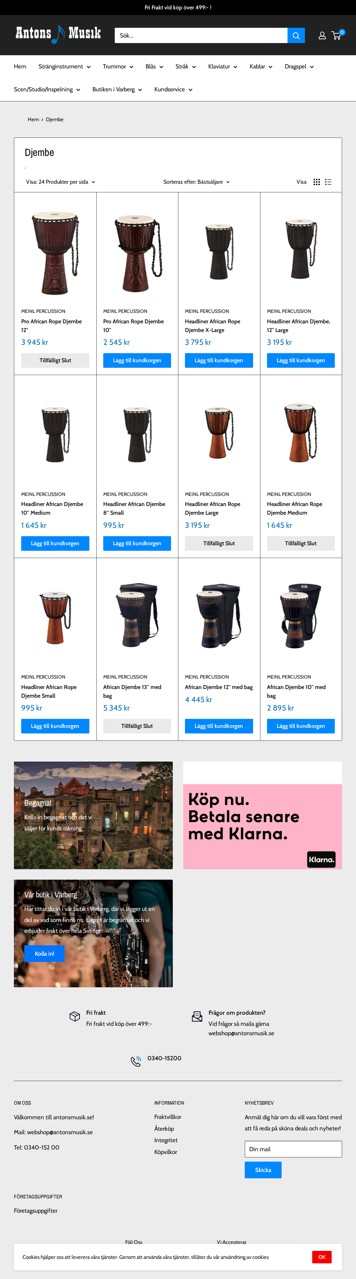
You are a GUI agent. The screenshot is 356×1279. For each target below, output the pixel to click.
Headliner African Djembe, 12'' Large (298, 325)
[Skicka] (296, 35)
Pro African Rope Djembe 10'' (133, 325)
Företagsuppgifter (35, 1210)
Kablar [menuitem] (257, 66)
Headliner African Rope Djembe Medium (294, 508)
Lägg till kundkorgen (137, 360)
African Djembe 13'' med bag (132, 691)
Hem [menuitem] (20, 66)
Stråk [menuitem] (182, 66)
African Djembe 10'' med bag (296, 691)
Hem (33, 119)
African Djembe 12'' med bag (219, 687)
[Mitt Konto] (322, 35)
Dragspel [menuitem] (295, 66)
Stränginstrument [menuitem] (61, 66)
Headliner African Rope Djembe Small (48, 691)
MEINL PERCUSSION (43, 311)
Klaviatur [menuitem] (219, 66)
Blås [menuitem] (151, 66)
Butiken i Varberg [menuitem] (113, 89)
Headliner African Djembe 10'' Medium (52, 508)
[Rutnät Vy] (317, 182)
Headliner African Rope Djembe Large (212, 508)
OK (321, 1257)
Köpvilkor (165, 1151)
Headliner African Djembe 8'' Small (134, 508)
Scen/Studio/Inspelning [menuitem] (43, 89)
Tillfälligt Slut (55, 360)
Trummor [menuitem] (114, 66)
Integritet (166, 1140)
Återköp (164, 1128)
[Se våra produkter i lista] (328, 182)
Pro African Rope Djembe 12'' (51, 325)
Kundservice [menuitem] (169, 89)
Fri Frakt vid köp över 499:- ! (178, 7)
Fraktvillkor (167, 1116)
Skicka (263, 1169)
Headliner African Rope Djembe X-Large (212, 325)
